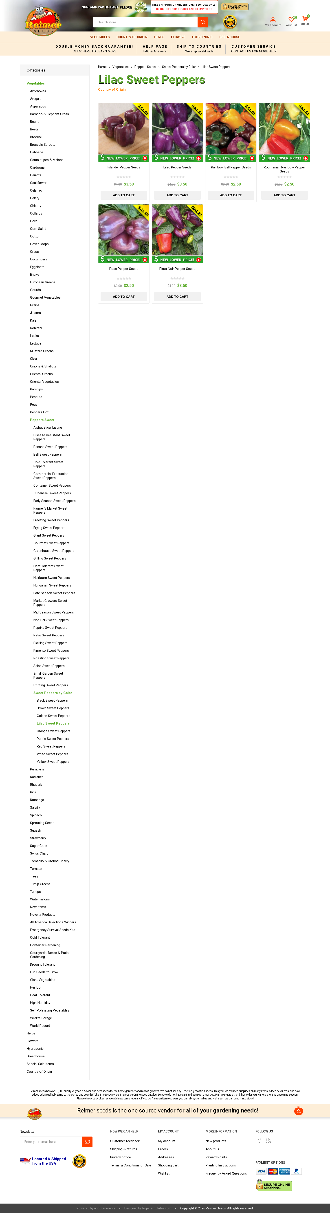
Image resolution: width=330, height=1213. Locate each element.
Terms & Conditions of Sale (130, 1165)
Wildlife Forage (41, 1018)
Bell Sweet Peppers (47, 454)
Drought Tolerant (42, 964)
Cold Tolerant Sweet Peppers (48, 464)
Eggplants (37, 267)
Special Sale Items (40, 1064)
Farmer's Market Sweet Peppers (50, 510)
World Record (40, 1026)
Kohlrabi (36, 328)
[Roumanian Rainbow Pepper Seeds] (284, 128)
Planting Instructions (221, 1165)
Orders (163, 1149)
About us (212, 1149)
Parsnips (36, 389)
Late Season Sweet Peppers (54, 593)
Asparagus (38, 106)
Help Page (155, 47)
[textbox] (145, 22)
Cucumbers (38, 259)
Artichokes (38, 91)
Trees (34, 876)
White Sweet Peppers (52, 754)
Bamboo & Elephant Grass (49, 114)
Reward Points (216, 1157)
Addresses (166, 1157)
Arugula (35, 99)
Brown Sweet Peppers (53, 708)
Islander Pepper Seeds (123, 167)
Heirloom (37, 987)
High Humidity (40, 1003)
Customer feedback (125, 1141)
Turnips (35, 892)
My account (273, 25)
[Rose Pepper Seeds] (123, 229)
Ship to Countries (199, 47)
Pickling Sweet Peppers (50, 643)
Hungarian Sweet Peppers (52, 585)
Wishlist (163, 1173)
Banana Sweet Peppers (50, 447)
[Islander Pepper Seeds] (123, 128)
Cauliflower (38, 183)
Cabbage (36, 152)
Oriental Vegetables (44, 382)
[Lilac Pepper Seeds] (177, 128)
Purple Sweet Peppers (53, 739)
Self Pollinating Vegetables (49, 1010)
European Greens (42, 282)
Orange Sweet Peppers (53, 731)
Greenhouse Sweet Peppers (54, 551)
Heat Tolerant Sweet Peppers (48, 568)
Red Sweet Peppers (51, 746)
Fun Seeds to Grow (44, 972)
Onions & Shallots (43, 366)
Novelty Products (42, 915)
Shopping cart (168, 1165)
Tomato (36, 869)
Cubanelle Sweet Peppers (52, 493)
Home (102, 67)
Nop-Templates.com (156, 1208)
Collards (36, 213)
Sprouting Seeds (42, 823)
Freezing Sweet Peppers (51, 520)
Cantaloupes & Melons (47, 160)
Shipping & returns (123, 1149)
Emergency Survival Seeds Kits (52, 930)
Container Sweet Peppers (52, 485)
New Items (38, 907)
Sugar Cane (38, 846)
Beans (34, 122)
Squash (35, 830)
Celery (34, 198)
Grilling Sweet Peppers (49, 558)
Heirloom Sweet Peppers (51, 578)
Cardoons (37, 168)
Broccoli (36, 137)
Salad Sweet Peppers (49, 666)
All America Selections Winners (53, 922)
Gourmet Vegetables (45, 297)
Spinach (36, 815)
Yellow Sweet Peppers (53, 762)
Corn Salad (38, 229)
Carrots (35, 175)
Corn (33, 221)
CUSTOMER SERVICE (253, 47)
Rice (33, 792)
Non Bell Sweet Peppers (51, 620)
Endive (35, 275)
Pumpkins (37, 769)
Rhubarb (36, 785)
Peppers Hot (39, 412)
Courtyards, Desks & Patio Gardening (49, 955)
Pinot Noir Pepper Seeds (177, 269)
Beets (34, 129)
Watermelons (40, 899)
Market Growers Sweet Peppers (50, 603)
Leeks (34, 336)
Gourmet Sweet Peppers (51, 543)
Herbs (159, 37)
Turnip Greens (40, 884)
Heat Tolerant (40, 995)
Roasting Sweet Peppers (51, 658)
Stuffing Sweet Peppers (50, 685)
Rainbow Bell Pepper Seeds (231, 167)
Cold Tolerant (40, 937)
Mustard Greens (42, 351)
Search (203, 22)
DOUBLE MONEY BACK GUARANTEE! (94, 47)
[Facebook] (259, 1140)
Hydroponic (202, 37)
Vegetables (100, 37)
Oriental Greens (41, 374)
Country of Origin (132, 37)
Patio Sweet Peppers (48, 635)
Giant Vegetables (42, 980)
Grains (35, 305)
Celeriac (36, 190)
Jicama (35, 313)
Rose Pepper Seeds (123, 269)
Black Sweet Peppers (52, 700)
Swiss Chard (39, 853)
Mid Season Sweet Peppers (53, 612)
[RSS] (268, 1140)
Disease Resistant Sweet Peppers (51, 437)
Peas (33, 405)
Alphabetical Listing (47, 427)
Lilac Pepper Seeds (177, 167)
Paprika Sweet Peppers (50, 628)
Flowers (178, 37)
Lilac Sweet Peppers (53, 723)
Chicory (35, 206)
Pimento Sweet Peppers (51, 651)
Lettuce (35, 343)
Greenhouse (229, 37)
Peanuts (36, 397)
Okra (33, 359)
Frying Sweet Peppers (49, 528)
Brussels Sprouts (42, 145)
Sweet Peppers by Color (52, 693)
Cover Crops (39, 244)
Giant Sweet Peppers (48, 535)
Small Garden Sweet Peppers (48, 675)
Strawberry (38, 838)
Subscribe (87, 1142)
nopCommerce (104, 1208)
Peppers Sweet (42, 420)
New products (216, 1141)
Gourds (35, 290)
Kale (33, 320)
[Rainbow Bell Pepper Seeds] (230, 128)
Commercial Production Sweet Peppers (50, 476)
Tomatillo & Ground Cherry (49, 861)
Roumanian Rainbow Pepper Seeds (284, 169)
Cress (34, 252)
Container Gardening (45, 945)
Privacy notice (120, 1157)
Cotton (35, 236)
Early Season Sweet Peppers (54, 501)
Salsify (35, 808)
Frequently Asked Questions (226, 1173)
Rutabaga (37, 800)
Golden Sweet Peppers (53, 716)
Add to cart (124, 195)
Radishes (37, 777)
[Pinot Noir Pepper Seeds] (177, 229)
